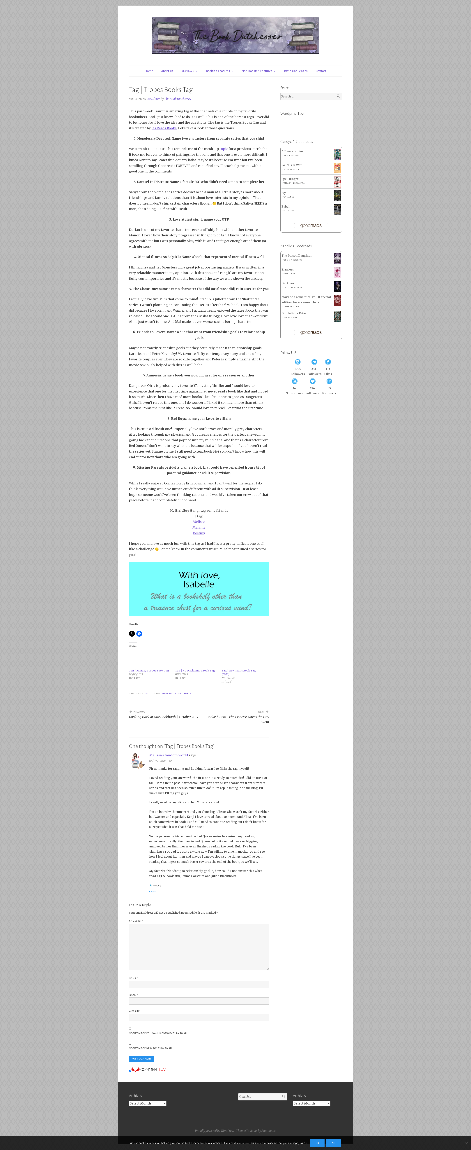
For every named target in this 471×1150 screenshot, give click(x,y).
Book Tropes (183, 693)
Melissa (199, 522)
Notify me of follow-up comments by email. (158, 1033)
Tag (147, 693)
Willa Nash (289, 197)
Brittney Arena (292, 155)
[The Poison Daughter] (337, 263)
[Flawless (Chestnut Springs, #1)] (337, 277)
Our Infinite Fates (294, 313)
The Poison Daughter (296, 255)
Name (133, 978)
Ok (317, 1143)
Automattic (268, 1130)
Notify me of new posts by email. (151, 1048)
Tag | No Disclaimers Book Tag (195, 670)
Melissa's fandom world (168, 755)
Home (149, 71)
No (334, 1143)
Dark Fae (287, 283)
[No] (466, 1143)
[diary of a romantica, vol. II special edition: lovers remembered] (337, 304)
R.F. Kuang (289, 211)
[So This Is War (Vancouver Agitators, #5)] (337, 172)
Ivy (283, 193)
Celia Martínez (291, 306)
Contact (321, 71)
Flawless (287, 269)
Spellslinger (290, 179)
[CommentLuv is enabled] (148, 1071)
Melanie (199, 528)
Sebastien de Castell (294, 183)
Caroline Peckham (293, 288)
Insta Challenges (296, 71)
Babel (285, 206)
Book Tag (168, 693)
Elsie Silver (289, 274)
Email (133, 995)
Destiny (199, 533)
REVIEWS (187, 71)
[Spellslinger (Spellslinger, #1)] (337, 187)
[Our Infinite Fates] (337, 321)
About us (167, 71)
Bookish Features (218, 71)
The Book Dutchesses (177, 99)
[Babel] (337, 214)
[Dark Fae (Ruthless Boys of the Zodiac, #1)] (337, 290)
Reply (152, 891)
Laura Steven (291, 318)
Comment (136, 921)
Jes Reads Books (164, 128)
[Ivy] (337, 200)
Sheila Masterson (293, 260)
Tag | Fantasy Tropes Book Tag (149, 670)
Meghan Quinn (291, 169)
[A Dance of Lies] (337, 158)
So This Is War (291, 165)
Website (134, 1011)
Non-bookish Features (257, 71)
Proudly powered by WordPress (214, 1130)
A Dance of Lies (292, 151)
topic (224, 149)
